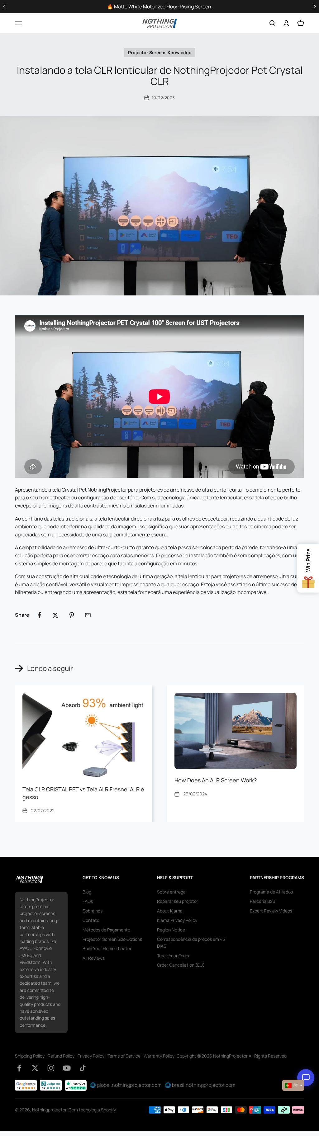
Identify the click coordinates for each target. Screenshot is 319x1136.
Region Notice (171, 930)
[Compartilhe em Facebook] (39, 615)
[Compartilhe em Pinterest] (71, 615)
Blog (87, 892)
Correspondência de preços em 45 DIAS (191, 942)
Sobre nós (92, 911)
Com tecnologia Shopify (92, 1110)
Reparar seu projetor (177, 901)
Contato (91, 920)
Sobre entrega (171, 892)
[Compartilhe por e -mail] (88, 615)
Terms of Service (123, 1056)
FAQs (88, 901)
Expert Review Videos (271, 911)
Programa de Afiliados (271, 892)
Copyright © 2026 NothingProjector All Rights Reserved (232, 1056)
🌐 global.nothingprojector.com (126, 1085)
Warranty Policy (159, 1056)
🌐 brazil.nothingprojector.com (200, 1085)
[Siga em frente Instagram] (51, 1068)
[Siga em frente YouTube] (67, 1068)
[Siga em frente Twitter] (35, 1068)
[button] (314, 7)
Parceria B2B (262, 901)
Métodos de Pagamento (106, 930)
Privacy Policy (91, 1056)
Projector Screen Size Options (112, 939)
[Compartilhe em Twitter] (55, 615)
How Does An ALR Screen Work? (215, 780)
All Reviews (94, 958)
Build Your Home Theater (107, 948)
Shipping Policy (30, 1056)
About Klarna (170, 911)
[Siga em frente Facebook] (19, 1068)
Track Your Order (173, 956)
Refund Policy (61, 1056)
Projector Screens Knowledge (159, 52)
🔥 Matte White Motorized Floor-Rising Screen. (159, 6)
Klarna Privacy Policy (177, 920)
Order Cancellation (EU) (181, 965)
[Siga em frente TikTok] (83, 1068)
